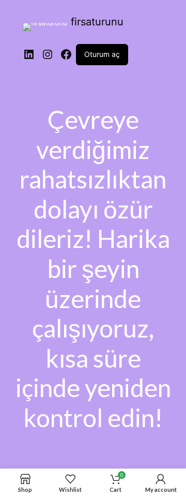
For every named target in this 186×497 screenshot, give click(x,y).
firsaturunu (97, 22)
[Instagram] (47, 54)
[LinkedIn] (29, 54)
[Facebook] (66, 54)
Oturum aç (102, 54)
